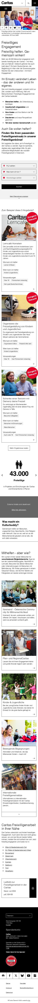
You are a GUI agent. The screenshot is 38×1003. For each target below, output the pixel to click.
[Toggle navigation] (6, 8)
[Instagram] (6, 28)
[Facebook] (2, 28)
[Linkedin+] (10, 28)
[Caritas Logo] (7, 3)
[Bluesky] (15, 28)
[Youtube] (19, 28)
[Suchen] (29, 3)
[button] (19, 3)
